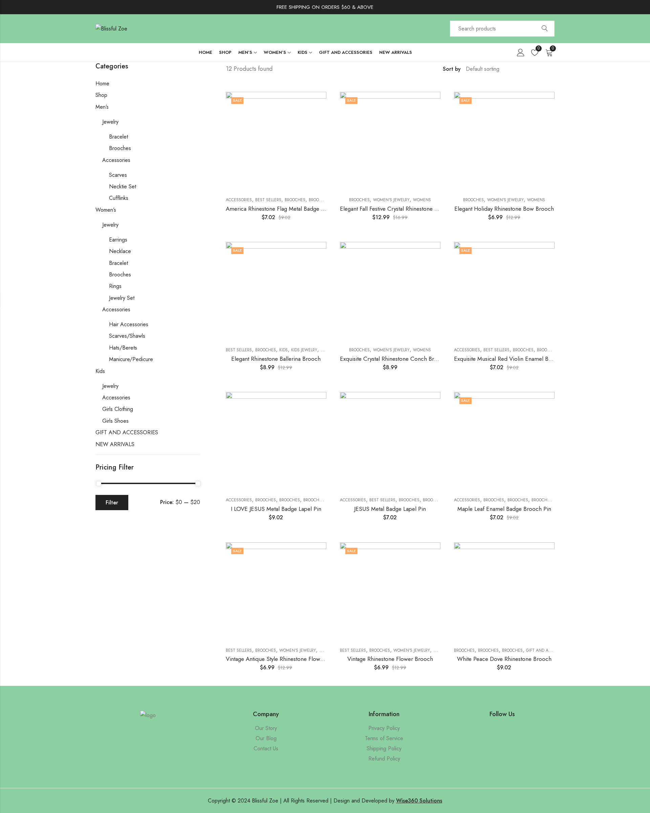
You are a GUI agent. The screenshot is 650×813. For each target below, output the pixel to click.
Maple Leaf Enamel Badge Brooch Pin (504, 509)
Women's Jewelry (391, 200)
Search (545, 29)
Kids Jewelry (304, 350)
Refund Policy (384, 759)
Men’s (102, 107)
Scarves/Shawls (127, 336)
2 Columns (532, 69)
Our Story (266, 728)
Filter (112, 502)
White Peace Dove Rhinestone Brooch (504, 659)
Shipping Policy (384, 748)
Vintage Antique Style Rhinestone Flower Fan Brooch (290, 659)
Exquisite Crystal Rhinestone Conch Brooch (393, 359)
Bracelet (118, 137)
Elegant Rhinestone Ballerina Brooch (276, 359)
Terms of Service (384, 738)
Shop (101, 95)
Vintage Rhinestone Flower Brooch (390, 659)
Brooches (295, 200)
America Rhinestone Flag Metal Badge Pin (277, 209)
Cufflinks (118, 198)
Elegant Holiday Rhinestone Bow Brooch (504, 209)
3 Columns (542, 69)
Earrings (118, 240)
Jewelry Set (121, 298)
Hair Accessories (128, 324)
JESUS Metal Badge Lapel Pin (390, 509)
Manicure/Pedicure (131, 359)
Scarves (118, 175)
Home (102, 83)
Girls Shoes (115, 421)
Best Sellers (268, 200)
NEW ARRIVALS (114, 444)
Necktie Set (122, 186)
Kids (283, 350)
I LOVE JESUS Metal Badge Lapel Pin (276, 509)
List (522, 69)
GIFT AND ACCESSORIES (549, 650)
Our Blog (266, 738)
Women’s (105, 210)
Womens (422, 200)
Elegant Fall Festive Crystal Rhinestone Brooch (396, 209)
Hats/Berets (123, 348)
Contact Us (266, 748)
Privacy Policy (384, 728)
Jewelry (110, 122)
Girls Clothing (117, 409)
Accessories (239, 200)
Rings (115, 286)
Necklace (120, 251)
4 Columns (552, 69)
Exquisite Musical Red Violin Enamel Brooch (508, 359)
